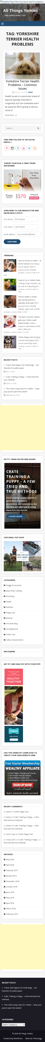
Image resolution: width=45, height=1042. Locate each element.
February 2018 (12, 914)
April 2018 (10, 903)
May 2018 (10, 897)
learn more (16, 516)
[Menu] (2, 23)
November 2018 (12, 881)
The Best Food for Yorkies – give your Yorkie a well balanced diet (29, 320)
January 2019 (11, 876)
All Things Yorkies (20, 10)
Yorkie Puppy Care (25, 337)
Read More (9, 115)
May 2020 (10, 859)
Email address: (10, 234)
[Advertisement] (22, 427)
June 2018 (10, 892)
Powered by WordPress (13, 1038)
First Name (8, 219)
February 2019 (12, 870)
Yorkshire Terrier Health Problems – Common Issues (22, 84)
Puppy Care (10, 612)
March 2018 (11, 908)
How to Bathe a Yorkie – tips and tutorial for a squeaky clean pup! (28, 300)
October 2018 (11, 887)
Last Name (8, 227)
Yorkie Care (10, 634)
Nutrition (9, 607)
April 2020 (10, 865)
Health (8, 602)
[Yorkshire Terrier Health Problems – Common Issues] (22, 65)
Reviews (9, 618)
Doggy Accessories (14, 585)
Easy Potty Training (14, 591)
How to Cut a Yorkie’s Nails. (29, 280)
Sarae (30, 92)
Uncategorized (12, 629)
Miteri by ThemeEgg (33, 1038)
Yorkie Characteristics (14, 640)
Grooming (10, 596)
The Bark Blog (12, 623)
